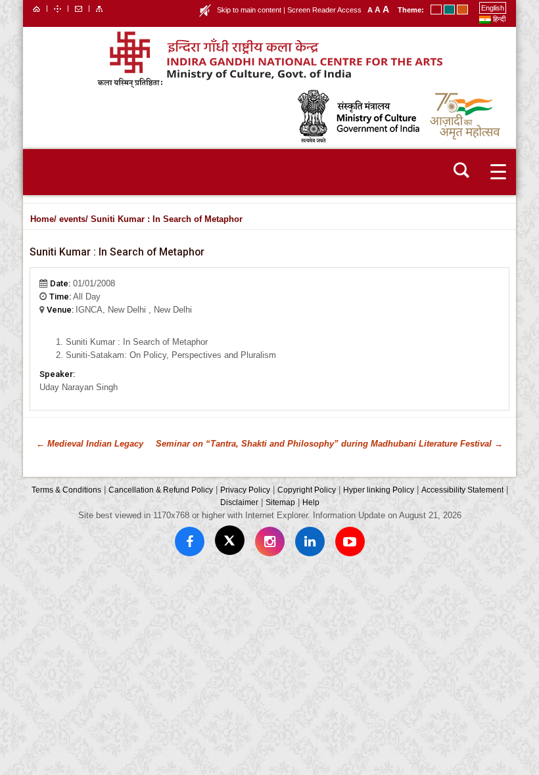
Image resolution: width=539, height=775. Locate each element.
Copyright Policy (306, 489)
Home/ (43, 219)
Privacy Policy (245, 489)
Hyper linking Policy (378, 489)
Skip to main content (249, 10)
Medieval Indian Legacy (89, 444)
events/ (73, 219)
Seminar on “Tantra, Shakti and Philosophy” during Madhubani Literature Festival (329, 444)
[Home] (36, 8)
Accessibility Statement (462, 489)
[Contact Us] (78, 8)
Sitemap (280, 502)
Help (310, 502)
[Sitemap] (99, 8)
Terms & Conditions (66, 489)
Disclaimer (239, 502)
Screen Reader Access (324, 10)
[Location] (57, 8)
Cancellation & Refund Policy (160, 489)
